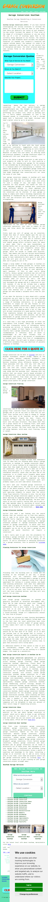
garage (27, 233)
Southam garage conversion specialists (18, 658)
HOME (22, 11)
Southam (32, 355)
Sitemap (4, 877)
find (9, 726)
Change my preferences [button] (29, 894)
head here (31, 719)
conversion (28, 159)
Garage (5, 355)
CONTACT (36, 11)
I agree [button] (28, 885)
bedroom (42, 149)
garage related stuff (11, 696)
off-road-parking (25, 167)
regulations (7, 224)
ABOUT (31, 11)
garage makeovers (9, 375)
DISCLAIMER (42, 11)
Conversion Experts (9, 879)
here (39, 757)
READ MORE (39, 507)
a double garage (33, 255)
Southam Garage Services (13, 765)
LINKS (26, 11)
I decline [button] (29, 889)
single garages (29, 246)
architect (6, 184)
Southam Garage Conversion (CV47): (16, 25)
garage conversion (30, 154)
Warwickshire (34, 696)
